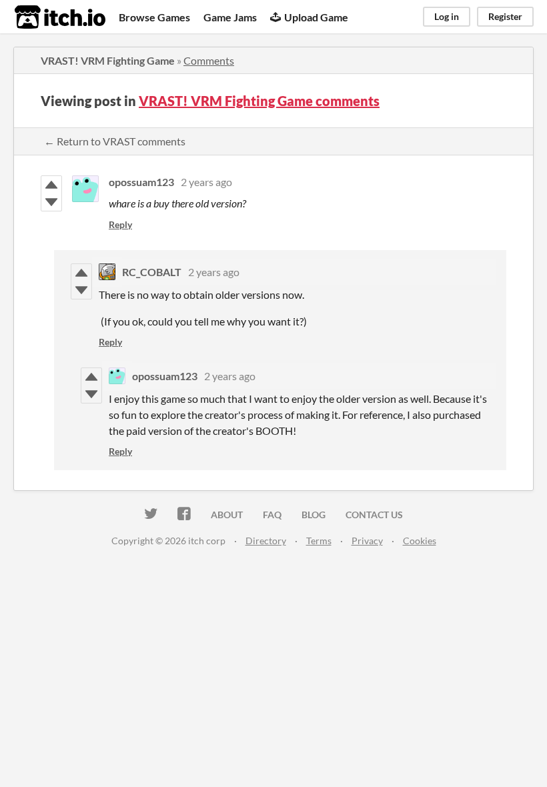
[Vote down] (51, 202)
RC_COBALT (151, 271)
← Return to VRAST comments (114, 141)
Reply (120, 224)
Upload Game (316, 17)
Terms (319, 540)
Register (505, 16)
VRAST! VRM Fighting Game (108, 60)
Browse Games (154, 17)
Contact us (374, 514)
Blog (314, 514)
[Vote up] (51, 184)
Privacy (367, 540)
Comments (208, 60)
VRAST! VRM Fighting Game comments (259, 101)
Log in (446, 16)
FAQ (272, 514)
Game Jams (230, 17)
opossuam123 (141, 181)
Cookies (419, 540)
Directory (265, 540)
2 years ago (206, 181)
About (227, 514)
